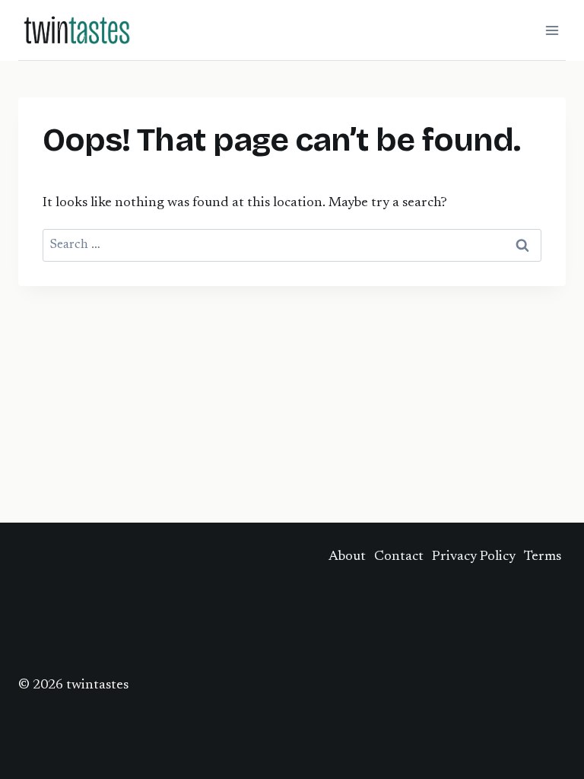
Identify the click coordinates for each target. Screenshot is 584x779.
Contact (399, 557)
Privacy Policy (474, 557)
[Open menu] (552, 30)
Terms (542, 557)
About (347, 557)
